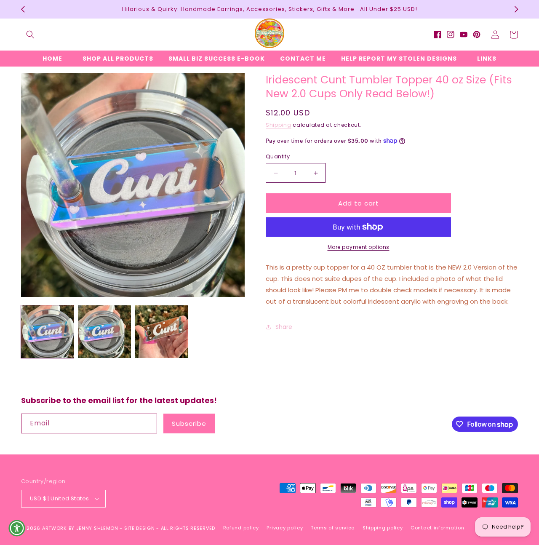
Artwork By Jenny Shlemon (80, 528)
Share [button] (283, 327)
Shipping (278, 124)
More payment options (359, 247)
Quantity (278, 156)
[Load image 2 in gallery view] (104, 331)
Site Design (139, 528)
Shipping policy (383, 527)
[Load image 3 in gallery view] (161, 331)
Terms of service (333, 527)
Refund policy (241, 527)
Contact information (437, 527)
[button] (30, 34)
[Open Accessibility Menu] (16, 528)
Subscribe (189, 423)
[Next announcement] (516, 9)
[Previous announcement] (22, 9)
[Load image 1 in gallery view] (47, 331)
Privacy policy (285, 527)
